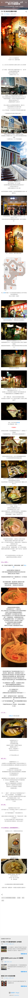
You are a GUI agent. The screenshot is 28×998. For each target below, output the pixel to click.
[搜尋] (26, 3)
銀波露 (18, 422)
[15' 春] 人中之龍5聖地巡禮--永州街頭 (11, 942)
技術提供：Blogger (14, 992)
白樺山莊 (11, 715)
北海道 (18, 897)
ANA (3, 900)
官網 (4, 292)
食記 (23, 897)
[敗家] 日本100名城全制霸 (8, 976)
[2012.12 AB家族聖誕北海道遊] (8, 897)
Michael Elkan (16, 995)
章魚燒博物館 (8, 318)
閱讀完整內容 (24, 953)
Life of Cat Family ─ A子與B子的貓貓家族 (14, 3)
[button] (26, 12)
